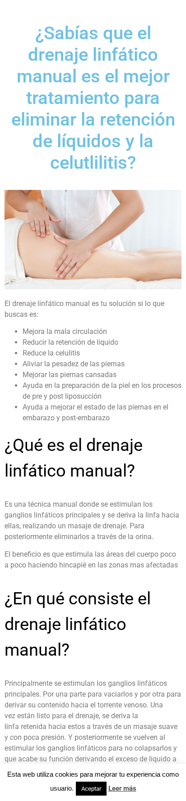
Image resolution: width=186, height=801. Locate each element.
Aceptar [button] (91, 788)
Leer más (122, 788)
